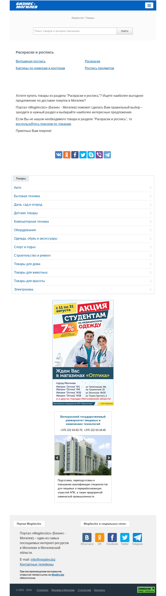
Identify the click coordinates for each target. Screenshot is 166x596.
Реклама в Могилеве (63, 590)
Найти (124, 31)
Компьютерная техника (31, 221)
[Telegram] (107, 154)
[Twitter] (83, 154)
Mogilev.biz (78, 18)
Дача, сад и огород (28, 204)
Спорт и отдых (25, 247)
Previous (58, 458)
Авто (17, 187)
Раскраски (92, 61)
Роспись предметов (99, 68)
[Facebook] (75, 154)
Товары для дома (27, 264)
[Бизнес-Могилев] (27, 5)
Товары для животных (31, 272)
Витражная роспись (31, 61)
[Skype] (91, 154)
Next (108, 458)
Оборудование (25, 230)
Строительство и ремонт (32, 255)
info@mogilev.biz (43, 559)
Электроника (23, 289)
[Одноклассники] (66, 154)
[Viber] (99, 154)
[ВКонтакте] (58, 154)
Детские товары (26, 213)
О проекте (42, 590)
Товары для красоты (29, 281)
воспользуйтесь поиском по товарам (43, 124)
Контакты (99, 590)
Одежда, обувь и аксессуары (35, 238)
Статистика (84, 590)
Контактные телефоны (37, 564)
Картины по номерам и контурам (40, 68)
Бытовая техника (27, 196)
